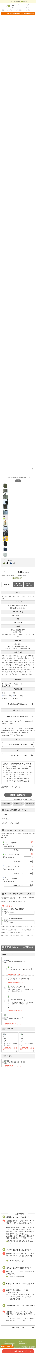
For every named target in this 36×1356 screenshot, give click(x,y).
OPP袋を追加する (15, 1018)
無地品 (6, 814)
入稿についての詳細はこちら (17, 1276)
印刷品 (6, 819)
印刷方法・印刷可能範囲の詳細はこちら (14, 901)
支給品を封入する (17, 987)
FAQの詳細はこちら (18, 1327)
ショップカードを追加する (21, 969)
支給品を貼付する (17, 1000)
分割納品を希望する (15, 1062)
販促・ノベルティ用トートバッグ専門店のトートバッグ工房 (16, 10)
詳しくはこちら (27, 1)
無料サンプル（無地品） (12, 823)
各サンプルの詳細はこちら (16, 1261)
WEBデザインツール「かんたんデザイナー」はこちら (18, 935)
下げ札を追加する (29, 1045)
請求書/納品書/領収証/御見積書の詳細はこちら (21, 1242)
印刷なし (12, 912)
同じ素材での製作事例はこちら (18, 704)
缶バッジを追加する (12, 1045)
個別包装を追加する (15, 962)
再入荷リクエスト (18, 850)
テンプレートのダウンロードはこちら (13, 932)
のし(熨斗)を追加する (19, 979)
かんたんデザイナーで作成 (18, 744)
